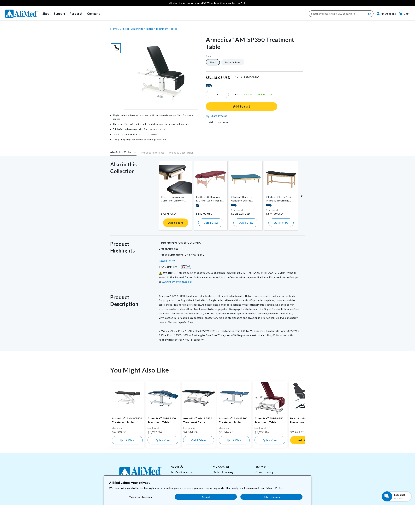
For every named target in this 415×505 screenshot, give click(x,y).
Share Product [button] (219, 115)
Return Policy (167, 260)
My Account (221, 467)
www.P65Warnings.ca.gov (177, 281)
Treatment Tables (166, 28)
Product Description (181, 152)
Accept (206, 496)
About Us (177, 466)
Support (59, 13)
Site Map (261, 467)
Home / (115, 28)
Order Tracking (223, 472)
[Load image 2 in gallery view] (116, 48)
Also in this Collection (123, 152)
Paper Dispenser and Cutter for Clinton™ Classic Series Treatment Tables (175, 198)
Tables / (150, 28)
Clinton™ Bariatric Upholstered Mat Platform (242, 198)
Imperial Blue (232, 62)
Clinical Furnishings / (132, 28)
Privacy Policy (274, 487)
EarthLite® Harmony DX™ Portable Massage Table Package (210, 198)
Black (213, 62)
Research (76, 13)
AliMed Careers (181, 472)
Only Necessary (271, 496)
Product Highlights (152, 152)
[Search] (369, 14)
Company (93, 13)
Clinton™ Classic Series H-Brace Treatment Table (279, 198)
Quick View (210, 222)
